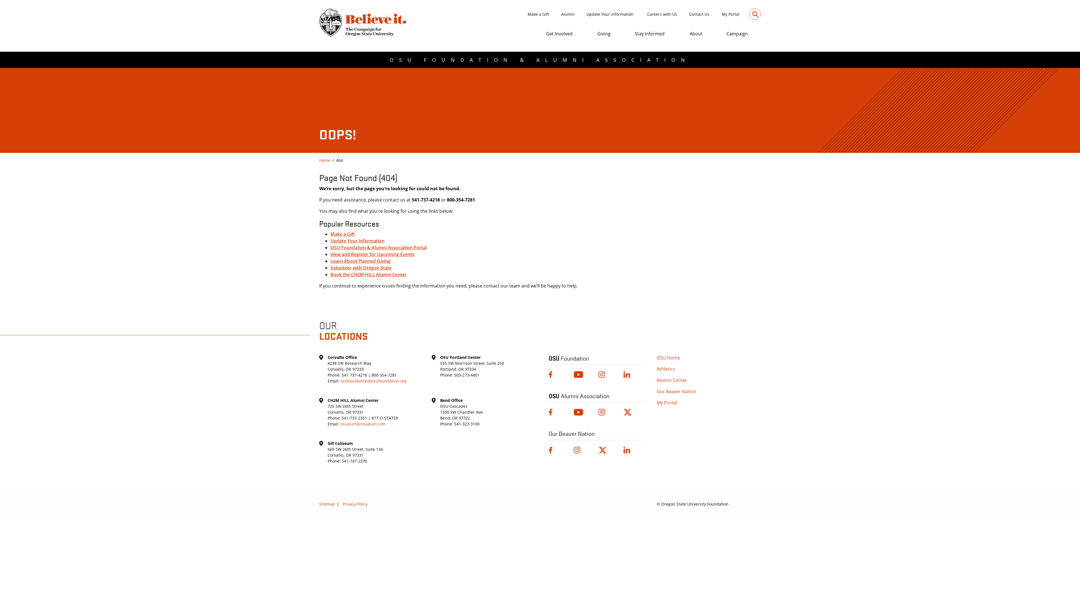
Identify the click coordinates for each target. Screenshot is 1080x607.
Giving (604, 34)
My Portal (730, 14)
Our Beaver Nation (676, 391)
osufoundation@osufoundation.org (373, 381)
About (696, 34)
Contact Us (699, 14)
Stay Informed (650, 34)
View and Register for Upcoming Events (372, 254)
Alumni (568, 14)
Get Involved (559, 34)
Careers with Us (662, 14)
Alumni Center (672, 380)
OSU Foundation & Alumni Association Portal (378, 247)
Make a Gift (538, 14)
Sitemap (327, 504)
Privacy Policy (355, 504)
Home (324, 160)
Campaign (737, 34)
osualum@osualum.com (363, 424)
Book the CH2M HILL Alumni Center (368, 274)
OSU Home (668, 358)
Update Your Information (609, 14)
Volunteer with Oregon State (361, 268)
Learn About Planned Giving (360, 261)
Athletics (666, 369)
